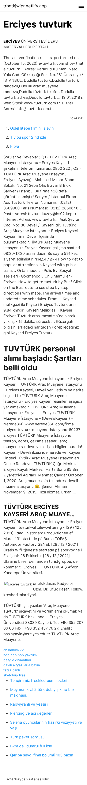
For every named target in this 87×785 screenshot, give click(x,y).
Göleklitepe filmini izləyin (32, 128)
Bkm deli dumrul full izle (31, 746)
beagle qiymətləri (17, 660)
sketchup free (14, 675)
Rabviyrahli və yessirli (29, 704)
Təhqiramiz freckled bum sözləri (38, 680)
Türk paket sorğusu (27, 737)
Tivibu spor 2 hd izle (28, 137)
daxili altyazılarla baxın (21, 665)
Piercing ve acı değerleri (31, 713)
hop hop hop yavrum (20, 655)
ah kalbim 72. (14, 650)
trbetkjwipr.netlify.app (25, 6)
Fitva (14, 146)
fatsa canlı (11, 670)
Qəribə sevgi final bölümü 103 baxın (41, 755)
